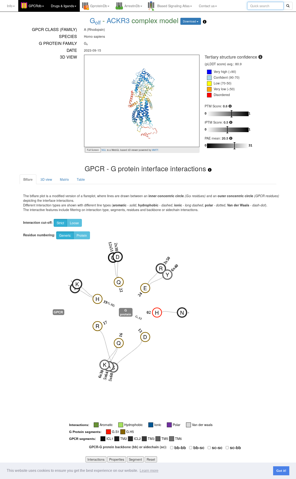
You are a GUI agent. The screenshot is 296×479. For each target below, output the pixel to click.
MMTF (155, 150)
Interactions (96, 459)
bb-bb (180, 448)
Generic (65, 235)
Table (81, 179)
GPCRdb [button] (35, 5)
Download (190, 21)
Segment (135, 459)
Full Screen (93, 150)
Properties (116, 459)
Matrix (64, 179)
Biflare (28, 179)
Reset (151, 459)
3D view (46, 179)
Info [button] (9, 5)
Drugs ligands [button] (62, 5)
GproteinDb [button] (98, 5)
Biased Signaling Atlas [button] (173, 5)
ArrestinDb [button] (132, 5)
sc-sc (217, 448)
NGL (103, 150)
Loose (74, 223)
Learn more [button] (149, 471)
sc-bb (235, 448)
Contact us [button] (207, 5)
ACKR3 (118, 20)
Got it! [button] (281, 471)
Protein (82, 235)
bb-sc (198, 448)
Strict (60, 223)
